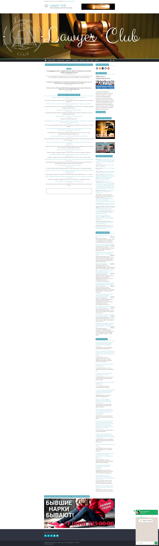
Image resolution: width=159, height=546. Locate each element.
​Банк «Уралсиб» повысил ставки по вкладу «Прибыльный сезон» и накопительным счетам (105, 254)
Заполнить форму (100, 112)
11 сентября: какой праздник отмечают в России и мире (69, 165)
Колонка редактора (109, 144)
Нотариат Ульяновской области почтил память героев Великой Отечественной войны (69, 136)
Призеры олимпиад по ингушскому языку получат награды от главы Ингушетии (69, 97)
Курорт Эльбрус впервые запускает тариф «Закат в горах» (69, 149)
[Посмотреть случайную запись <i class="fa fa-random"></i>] (113, 60)
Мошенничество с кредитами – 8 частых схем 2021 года (112, 147)
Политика (82, 60)
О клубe (96, 60)
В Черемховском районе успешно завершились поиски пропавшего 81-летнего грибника (69, 154)
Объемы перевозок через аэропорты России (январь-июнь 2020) (69, 181)
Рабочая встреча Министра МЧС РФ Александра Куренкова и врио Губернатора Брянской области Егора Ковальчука (68, 88)
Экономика (75, 60)
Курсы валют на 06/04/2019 (101, 263)
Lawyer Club (58, 5)
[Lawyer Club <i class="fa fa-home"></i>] (45, 60)
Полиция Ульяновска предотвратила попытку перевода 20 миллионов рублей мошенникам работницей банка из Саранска (105, 435)
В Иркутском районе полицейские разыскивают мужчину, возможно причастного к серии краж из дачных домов (69, 176)
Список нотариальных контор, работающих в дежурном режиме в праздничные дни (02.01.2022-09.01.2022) (105, 284)
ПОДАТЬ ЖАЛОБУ (51, 60)
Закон (91, 60)
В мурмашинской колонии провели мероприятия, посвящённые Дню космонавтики (103, 466)
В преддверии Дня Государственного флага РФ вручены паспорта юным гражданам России (69, 71)
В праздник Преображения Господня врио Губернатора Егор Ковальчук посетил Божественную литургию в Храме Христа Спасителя (69, 82)
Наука (87, 60)
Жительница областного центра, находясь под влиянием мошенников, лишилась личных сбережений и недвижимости (105, 343)
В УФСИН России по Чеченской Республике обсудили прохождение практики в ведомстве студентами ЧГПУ (69, 103)
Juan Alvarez (114, 151)
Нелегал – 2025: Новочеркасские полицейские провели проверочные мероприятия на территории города (103, 400)
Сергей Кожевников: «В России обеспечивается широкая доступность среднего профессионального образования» (105, 477)
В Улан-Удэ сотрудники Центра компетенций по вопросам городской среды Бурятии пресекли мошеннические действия (105, 391)
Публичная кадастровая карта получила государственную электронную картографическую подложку (104, 272)
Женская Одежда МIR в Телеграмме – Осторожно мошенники (69, 116)
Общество (68, 60)
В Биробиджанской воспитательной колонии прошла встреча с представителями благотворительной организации (69, 159)
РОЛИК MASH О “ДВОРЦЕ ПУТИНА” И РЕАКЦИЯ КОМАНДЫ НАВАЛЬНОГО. (105, 212)
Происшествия (60, 60)
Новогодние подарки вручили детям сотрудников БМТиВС (69, 110)
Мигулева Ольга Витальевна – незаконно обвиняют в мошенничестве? (104, 191)
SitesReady (71, 74)
